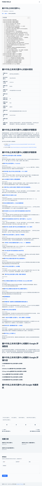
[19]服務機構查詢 (9, 46)
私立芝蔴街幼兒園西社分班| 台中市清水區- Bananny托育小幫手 (18, 280)
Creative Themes (20, 484)
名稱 (4, 461)
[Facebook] (7, 424)
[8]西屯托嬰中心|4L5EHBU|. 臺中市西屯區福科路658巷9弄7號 (16, 32)
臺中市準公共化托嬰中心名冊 (10, 195)
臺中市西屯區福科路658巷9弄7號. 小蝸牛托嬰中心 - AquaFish (18, 219)
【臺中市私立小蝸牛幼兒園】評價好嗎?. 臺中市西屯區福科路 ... (17, 187)
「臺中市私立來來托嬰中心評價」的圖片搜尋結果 (15, 274)
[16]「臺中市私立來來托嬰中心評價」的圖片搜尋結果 (15, 42)
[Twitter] (16, 424)
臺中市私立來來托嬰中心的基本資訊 (10, 19)
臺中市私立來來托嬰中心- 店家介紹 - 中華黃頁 (14, 234)
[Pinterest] (25, 424)
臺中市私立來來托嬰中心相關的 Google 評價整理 (13, 53)
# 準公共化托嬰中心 (6, 417)
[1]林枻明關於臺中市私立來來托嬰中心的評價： (13, 56)
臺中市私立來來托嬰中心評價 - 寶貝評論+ (12, 155)
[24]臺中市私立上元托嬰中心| (11, 52)
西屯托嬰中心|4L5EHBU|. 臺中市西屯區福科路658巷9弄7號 (17, 211)
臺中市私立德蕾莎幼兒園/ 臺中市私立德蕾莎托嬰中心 (15, 288)
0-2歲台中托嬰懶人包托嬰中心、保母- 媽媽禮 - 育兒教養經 (17, 317)
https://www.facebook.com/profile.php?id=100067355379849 (23, 147)
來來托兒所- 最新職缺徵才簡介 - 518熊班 (13, 325)
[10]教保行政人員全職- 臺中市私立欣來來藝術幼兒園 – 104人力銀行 (17, 34)
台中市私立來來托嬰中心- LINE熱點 (12, 266)
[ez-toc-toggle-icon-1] (28, 18)
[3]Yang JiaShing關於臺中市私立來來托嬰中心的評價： (15, 58)
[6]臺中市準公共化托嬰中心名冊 (11, 29)
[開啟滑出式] (39, 1)
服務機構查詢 (7, 296)
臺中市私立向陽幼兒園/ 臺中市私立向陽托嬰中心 (14, 258)
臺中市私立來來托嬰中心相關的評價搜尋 (11, 22)
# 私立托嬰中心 (14, 417)
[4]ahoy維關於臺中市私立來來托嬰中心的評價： (14, 60)
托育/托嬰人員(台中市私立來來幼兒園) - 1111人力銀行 (15, 171)
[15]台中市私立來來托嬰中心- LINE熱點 (13, 41)
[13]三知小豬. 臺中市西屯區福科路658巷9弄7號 (14, 38)
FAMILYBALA (6, 2)
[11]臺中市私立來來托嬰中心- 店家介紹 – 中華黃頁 (14, 36)
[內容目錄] (28, 18)
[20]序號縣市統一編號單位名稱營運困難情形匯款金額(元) (16, 47)
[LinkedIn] (35, 424)
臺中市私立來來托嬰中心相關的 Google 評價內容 (13, 55)
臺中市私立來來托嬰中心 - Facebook (12, 163)
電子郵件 (18, 461)
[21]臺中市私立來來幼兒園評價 (11, 48)
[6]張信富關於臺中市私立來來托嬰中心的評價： (14, 62)
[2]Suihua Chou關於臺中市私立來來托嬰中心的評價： (15, 57)
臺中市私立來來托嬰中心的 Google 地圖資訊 (12, 63)
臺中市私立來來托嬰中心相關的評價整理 (11, 21)
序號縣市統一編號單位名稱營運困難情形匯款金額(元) (16, 301)
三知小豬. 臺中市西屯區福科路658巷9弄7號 (14, 250)
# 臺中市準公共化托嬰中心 (31, 417)
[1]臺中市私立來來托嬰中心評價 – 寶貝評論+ (13, 23)
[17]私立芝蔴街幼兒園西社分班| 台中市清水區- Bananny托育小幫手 (17, 43)
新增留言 (4, 465)
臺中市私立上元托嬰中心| (9, 333)
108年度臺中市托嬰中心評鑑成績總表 (12, 179)
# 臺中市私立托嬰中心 (6, 419)
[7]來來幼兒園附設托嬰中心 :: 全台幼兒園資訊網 (13, 31)
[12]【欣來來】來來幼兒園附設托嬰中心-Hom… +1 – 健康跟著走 (17, 37)
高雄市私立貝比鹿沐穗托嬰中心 (8, 447)
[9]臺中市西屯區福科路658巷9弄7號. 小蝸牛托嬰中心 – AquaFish (17, 33)
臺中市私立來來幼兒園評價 (10, 309)
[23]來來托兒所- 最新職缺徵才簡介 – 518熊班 (14, 51)
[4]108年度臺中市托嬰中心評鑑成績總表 (12, 27)
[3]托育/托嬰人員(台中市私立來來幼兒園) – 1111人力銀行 (15, 26)
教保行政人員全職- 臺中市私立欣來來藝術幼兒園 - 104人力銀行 (18, 226)
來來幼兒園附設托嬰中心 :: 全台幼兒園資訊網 (13, 203)
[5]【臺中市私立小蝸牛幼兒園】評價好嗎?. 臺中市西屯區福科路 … (17, 28)
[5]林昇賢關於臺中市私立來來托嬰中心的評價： (14, 61)
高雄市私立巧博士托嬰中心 (7, 442)
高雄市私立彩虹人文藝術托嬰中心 (28, 442)
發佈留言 (4, 475)
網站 (30, 461)
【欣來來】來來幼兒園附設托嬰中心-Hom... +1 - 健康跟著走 (17, 242)
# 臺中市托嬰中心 (22, 417)
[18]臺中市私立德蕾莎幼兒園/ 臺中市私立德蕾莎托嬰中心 (15, 44)
